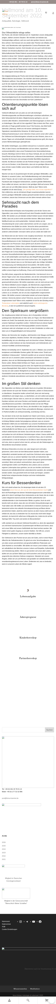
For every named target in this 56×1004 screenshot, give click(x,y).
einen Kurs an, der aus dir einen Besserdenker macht (29, 490)
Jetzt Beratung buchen (25, 712)
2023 (4, 853)
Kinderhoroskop (28, 637)
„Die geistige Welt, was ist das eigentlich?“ (37, 190)
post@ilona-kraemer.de (10, 798)
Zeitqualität (6, 21)
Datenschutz (6, 924)
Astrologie (16, 21)
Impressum (6, 921)
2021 (4, 859)
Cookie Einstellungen (9, 929)
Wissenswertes (20, 989)
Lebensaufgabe (28, 596)
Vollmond (25, 21)
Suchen (49, 730)
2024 (4, 849)
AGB (3, 927)
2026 (4, 842)
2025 (4, 846)
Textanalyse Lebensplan (10, 303)
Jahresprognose (28, 617)
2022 (4, 856)
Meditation (35, 989)
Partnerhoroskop (28, 658)
